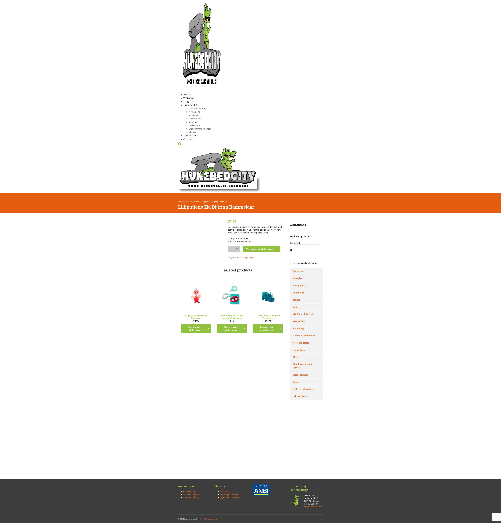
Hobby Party (299, 285)
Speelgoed (249, 257)
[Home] (219, 169)
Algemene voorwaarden (231, 497)
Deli (295, 307)
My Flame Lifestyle (303, 314)
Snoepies (297, 278)
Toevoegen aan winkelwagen (260, 249)
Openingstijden (190, 491)
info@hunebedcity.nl (313, 506)
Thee (295, 357)
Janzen (296, 299)
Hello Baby (298, 328)
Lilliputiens (240, 257)
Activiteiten (194, 115)
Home (186, 94)
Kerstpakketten (301, 342)
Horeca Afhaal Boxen (304, 335)
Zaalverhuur (195, 125)
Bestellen (224, 491)
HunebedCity (191, 105)
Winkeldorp (194, 111)
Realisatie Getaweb (212, 519)
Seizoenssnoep (301, 374)
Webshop (188, 98)
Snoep (296, 382)
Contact (188, 139)
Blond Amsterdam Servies (302, 366)
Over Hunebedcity (197, 108)
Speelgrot (193, 122)
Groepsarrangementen (200, 128)
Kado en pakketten (303, 389)
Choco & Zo (298, 292)
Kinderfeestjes (196, 118)
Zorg (186, 101)
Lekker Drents (191, 135)
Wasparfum (299, 321)
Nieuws (192, 132)
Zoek (292, 243)
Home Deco (299, 350)
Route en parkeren (191, 494)
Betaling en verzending (230, 494)
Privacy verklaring (191, 497)
